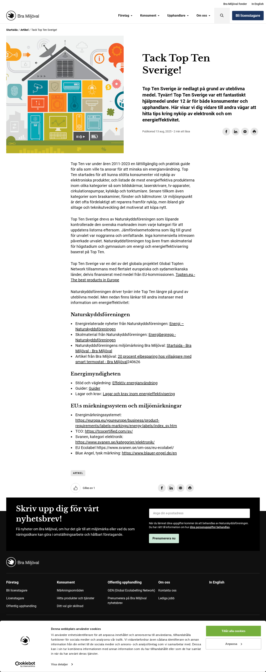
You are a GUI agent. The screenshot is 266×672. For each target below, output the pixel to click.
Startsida (12, 29)
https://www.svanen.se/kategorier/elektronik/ (115, 442)
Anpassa (231, 643)
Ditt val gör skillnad (70, 606)
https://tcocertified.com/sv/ (109, 431)
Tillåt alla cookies (233, 631)
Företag (123, 15)
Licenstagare (15, 598)
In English (258, 3)
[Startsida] (22, 15)
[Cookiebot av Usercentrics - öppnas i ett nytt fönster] (25, 664)
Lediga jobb (166, 598)
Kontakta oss (167, 590)
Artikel (24, 29)
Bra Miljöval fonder (235, 3)
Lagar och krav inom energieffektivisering (139, 393)
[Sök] (222, 15)
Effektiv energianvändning (135, 383)
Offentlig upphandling (21, 606)
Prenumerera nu (163, 538)
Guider (94, 388)
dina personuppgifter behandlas (210, 527)
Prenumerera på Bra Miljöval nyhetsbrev (127, 600)
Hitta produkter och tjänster (75, 598)
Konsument (148, 15)
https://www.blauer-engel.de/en (149, 453)
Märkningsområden (70, 590)
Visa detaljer (59, 664)
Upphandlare (176, 15)
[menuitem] (235, 4)
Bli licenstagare (248, 15)
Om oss (201, 15)
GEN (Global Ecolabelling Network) (131, 590)
